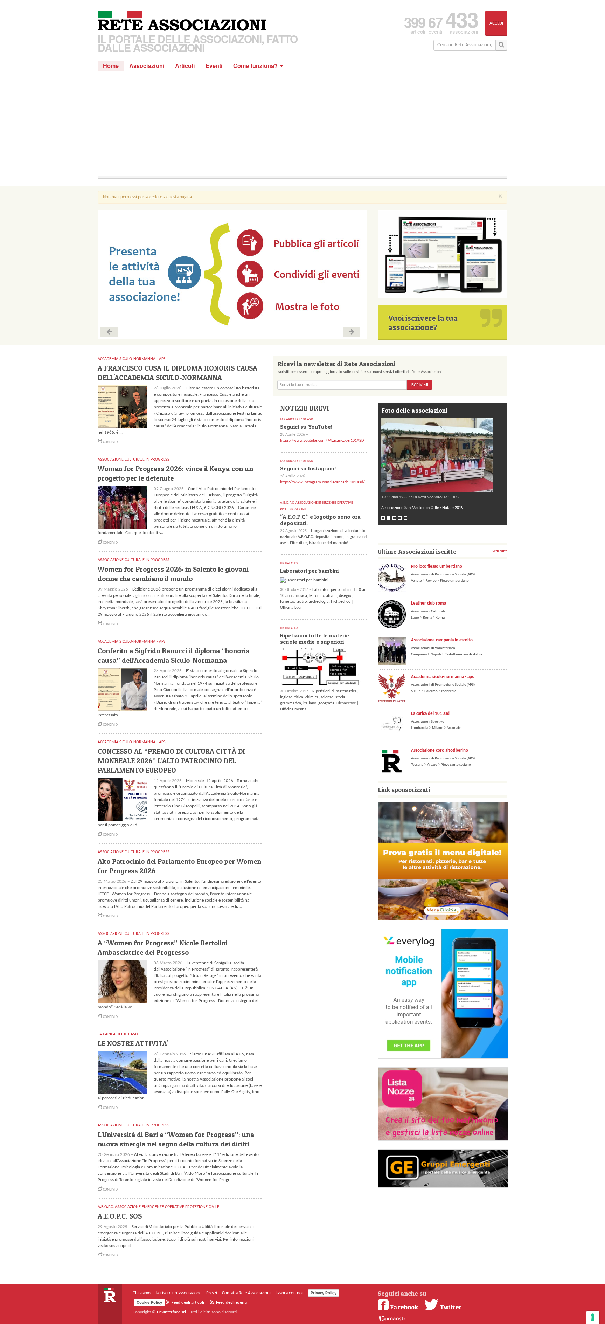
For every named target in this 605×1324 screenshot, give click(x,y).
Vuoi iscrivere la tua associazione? (423, 322)
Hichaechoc (289, 563)
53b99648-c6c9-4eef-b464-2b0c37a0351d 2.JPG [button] (420, 497)
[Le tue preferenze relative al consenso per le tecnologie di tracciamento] (592, 1317)
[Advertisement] (302, 124)
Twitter (449, 1307)
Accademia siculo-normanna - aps (442, 677)
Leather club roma (428, 603)
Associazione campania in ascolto (442, 640)
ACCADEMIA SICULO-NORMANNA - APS (132, 359)
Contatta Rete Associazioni (246, 1293)
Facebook (404, 1307)
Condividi (110, 442)
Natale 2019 (452, 508)
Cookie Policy (149, 1302)
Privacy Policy (323, 1292)
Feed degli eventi (231, 1302)
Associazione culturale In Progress (133, 459)
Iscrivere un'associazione (178, 1293)
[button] (442, 455)
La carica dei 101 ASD (118, 1034)
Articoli (185, 66)
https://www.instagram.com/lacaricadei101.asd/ (322, 482)
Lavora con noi (289, 1293)
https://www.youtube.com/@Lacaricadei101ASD (322, 441)
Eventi (214, 66)
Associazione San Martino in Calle (410, 508)
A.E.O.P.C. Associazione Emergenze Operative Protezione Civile (158, 1207)
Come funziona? (256, 66)
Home (111, 66)
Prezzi (211, 1293)
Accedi (496, 23)
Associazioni (147, 66)
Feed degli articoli (187, 1302)
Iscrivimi (419, 384)
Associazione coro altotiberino (439, 750)
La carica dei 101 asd (430, 713)
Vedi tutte (499, 551)
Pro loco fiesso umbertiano (436, 566)
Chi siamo (142, 1293)
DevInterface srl (171, 1312)
